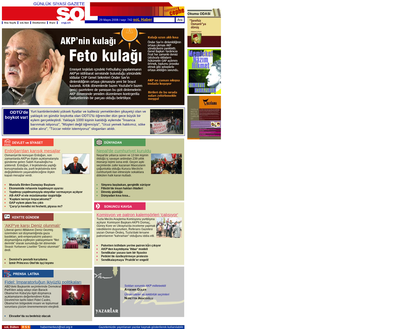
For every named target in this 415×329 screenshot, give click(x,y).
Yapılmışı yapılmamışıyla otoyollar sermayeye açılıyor (46, 192)
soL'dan (24, 22)
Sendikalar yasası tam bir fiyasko (124, 252)
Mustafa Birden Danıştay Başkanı (32, 184)
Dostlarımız (39, 22)
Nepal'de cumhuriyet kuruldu (124, 151)
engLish (65, 22)
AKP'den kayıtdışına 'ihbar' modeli (124, 249)
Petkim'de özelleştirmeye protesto (124, 256)
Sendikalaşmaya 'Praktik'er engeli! (125, 260)
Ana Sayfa (10, 22)
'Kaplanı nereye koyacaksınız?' (30, 199)
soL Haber (142, 20)
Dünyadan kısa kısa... (115, 195)
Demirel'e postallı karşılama (28, 259)
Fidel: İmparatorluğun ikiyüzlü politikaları (43, 282)
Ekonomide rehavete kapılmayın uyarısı (36, 188)
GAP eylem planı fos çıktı (26, 202)
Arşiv (52, 22)
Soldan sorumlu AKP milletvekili (145, 285)
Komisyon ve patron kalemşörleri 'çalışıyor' (137, 214)
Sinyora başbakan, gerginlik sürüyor (126, 184)
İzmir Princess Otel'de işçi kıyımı (31, 263)
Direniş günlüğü (111, 192)
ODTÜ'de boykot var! (16, 115)
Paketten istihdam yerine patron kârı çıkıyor (131, 245)
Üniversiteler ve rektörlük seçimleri (146, 294)
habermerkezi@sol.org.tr (56, 327)
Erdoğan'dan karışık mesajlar (32, 151)
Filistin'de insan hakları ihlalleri (122, 188)
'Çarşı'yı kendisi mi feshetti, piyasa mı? (35, 206)
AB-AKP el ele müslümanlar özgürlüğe (35, 195)
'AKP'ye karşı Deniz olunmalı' (32, 225)
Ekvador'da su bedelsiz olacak (30, 316)
